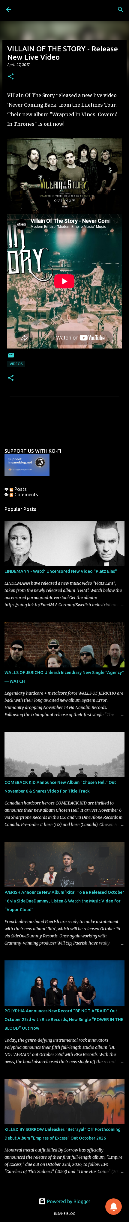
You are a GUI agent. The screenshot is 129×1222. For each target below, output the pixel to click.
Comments (25, 494)
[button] (10, 77)
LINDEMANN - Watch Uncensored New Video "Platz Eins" (60, 571)
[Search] (120, 9)
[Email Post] (10, 357)
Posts (20, 489)
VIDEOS (16, 364)
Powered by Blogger (68, 1201)
